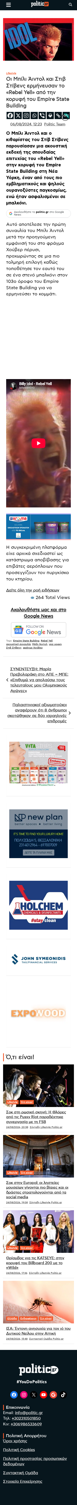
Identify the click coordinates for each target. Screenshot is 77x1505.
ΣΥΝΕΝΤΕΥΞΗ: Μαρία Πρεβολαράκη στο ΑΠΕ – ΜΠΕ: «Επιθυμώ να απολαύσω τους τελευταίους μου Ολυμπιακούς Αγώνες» (39, 680)
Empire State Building (26, 640)
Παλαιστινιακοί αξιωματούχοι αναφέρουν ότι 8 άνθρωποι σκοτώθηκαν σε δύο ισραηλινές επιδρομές (37, 713)
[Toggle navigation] (8, 4)
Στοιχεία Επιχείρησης (23, 1482)
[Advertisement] (38, 338)
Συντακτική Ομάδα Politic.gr (46, 1339)
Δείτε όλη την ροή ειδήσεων (32, 590)
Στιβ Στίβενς (14, 647)
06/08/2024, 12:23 (26, 124)
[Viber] (42, 115)
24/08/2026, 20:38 (17, 1127)
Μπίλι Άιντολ (39, 644)
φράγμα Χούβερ (33, 647)
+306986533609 (26, 1424)
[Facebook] (10, 115)
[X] (18, 115)
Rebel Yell (47, 640)
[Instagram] (26, 115)
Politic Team (54, 124)
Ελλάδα (12, 1318)
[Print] (50, 115)
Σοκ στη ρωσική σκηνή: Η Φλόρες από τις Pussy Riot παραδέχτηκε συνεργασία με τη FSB (36, 1117)
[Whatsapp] (34, 115)
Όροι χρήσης (15, 1441)
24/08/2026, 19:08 (17, 1202)
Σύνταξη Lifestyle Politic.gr (46, 1127)
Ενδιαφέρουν (28, 1318)
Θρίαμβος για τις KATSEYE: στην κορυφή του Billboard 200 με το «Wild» (35, 1263)
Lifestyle (11, 73)
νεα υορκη (55, 644)
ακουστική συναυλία (18, 644)
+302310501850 (26, 1418)
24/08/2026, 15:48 (17, 1339)
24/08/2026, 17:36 (16, 1273)
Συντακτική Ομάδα (20, 1473)
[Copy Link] (58, 115)
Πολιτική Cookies (19, 1450)
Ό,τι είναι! (27, 1102)
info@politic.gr (29, 1413)
